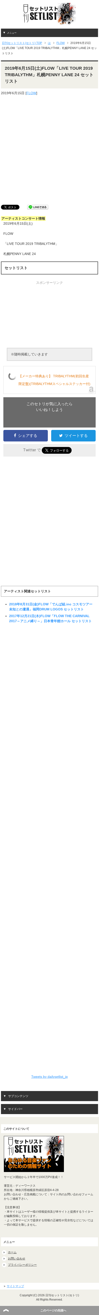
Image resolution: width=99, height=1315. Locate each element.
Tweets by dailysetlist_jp (49, 1077)
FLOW (31, 93)
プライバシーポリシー (22, 1264)
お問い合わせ (16, 1258)
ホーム (12, 1252)
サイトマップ (15, 1286)
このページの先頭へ (53, 1310)
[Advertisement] (49, 150)
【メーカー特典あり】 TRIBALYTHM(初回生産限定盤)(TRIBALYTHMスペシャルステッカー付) (54, 380)
